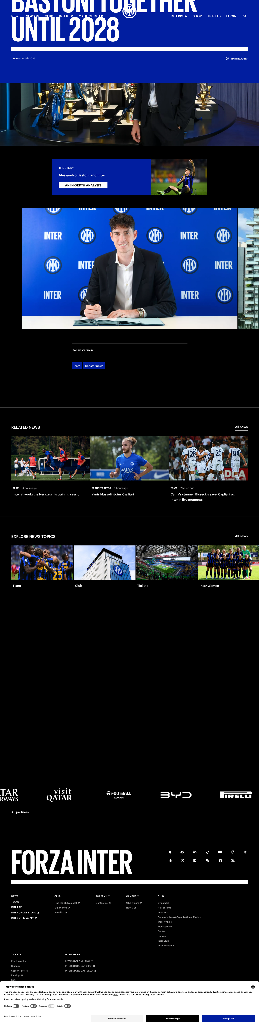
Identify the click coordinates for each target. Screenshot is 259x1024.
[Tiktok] (207, 852)
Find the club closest (65, 903)
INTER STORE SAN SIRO (78, 966)
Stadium (15, 966)
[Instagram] (245, 852)
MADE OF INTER (91, 16)
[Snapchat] (170, 860)
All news (241, 427)
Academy (101, 896)
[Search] (245, 16)
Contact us (101, 903)
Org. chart (163, 903)
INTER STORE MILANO (77, 961)
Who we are (132, 903)
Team (76, 366)
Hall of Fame (164, 907)
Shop (197, 16)
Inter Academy (166, 945)
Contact (162, 931)
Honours (162, 936)
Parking (15, 975)
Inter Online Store (23, 912)
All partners (20, 812)
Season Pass (17, 970)
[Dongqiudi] (220, 860)
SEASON (32, 16)
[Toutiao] (233, 860)
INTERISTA (179, 16)
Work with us (165, 921)
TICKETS (214, 16)
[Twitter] (182, 860)
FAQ (13, 980)
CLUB (49, 16)
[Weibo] (182, 852)
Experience (60, 907)
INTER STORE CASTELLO (79, 970)
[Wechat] (207, 860)
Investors (163, 912)
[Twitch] (233, 852)
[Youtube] (220, 852)
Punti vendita (18, 961)
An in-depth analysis (83, 185)
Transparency (165, 926)
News (14, 896)
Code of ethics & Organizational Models (179, 917)
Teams (15, 901)
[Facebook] (195, 860)
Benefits (59, 912)
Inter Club (163, 940)
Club (57, 896)
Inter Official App (22, 918)
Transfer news (94, 366)
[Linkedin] (195, 852)
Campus (131, 896)
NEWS (15, 16)
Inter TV (66, 16)
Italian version (82, 350)
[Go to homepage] (129, 11)
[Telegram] (169, 852)
